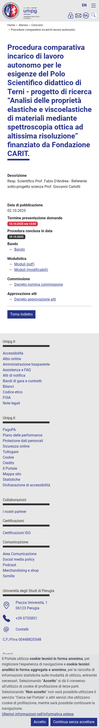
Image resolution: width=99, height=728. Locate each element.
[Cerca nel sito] (94, 15)
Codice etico (13, 392)
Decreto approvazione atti (35, 299)
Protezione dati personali (23, 441)
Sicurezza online (16, 446)
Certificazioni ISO (17, 533)
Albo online (12, 359)
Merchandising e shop (21, 570)
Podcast (9, 565)
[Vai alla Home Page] (20, 10)
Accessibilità (13, 353)
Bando (19, 249)
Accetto (40, 722)
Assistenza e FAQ (17, 370)
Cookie (8, 457)
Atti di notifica (14, 375)
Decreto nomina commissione (38, 284)
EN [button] (84, 5)
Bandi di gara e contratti (22, 381)
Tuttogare (10, 452)
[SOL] (86, 15)
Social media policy (19, 559)
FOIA (7, 397)
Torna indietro (21, 314)
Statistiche (11, 479)
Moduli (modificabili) (31, 270)
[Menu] (93, 5)
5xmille (9, 576)
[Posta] (78, 15)
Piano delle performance (22, 435)
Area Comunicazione (19, 554)
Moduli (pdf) (24, 264)
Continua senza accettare (73, 722)
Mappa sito (12, 474)
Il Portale (10, 468)
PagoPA (9, 429)
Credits (8, 463)
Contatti (22, 629)
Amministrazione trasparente (26, 364)
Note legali (11, 403)
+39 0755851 (26, 618)
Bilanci (8, 386)
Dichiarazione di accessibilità (26, 485)
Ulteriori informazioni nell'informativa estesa (38, 714)
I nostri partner (14, 511)
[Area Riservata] (71, 15)
